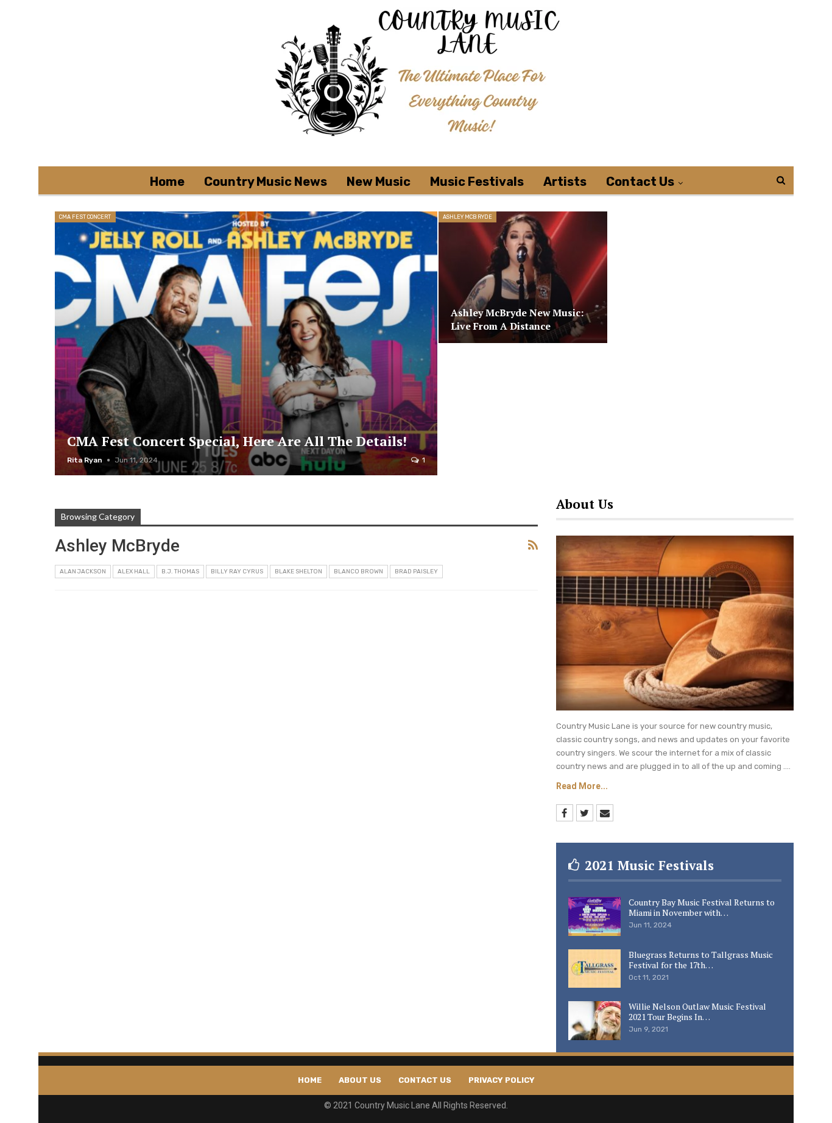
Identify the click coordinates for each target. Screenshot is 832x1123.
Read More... (582, 786)
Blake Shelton (298, 571)
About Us (360, 1080)
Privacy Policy (501, 1080)
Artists (565, 181)
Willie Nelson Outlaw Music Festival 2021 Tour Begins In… (697, 1011)
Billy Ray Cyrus (237, 571)
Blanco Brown (358, 571)
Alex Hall (134, 571)
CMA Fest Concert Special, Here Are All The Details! (237, 441)
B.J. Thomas (180, 571)
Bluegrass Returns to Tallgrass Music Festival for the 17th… (701, 960)
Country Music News (265, 181)
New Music (379, 181)
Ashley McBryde (467, 217)
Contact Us (640, 181)
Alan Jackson (83, 571)
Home (167, 181)
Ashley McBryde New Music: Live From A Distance (517, 319)
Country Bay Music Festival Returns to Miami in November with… (702, 907)
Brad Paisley (416, 571)
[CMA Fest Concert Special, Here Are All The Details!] (246, 343)
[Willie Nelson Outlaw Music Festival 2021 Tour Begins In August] (594, 1020)
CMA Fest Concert (85, 217)
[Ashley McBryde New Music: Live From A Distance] (522, 277)
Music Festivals (477, 181)
